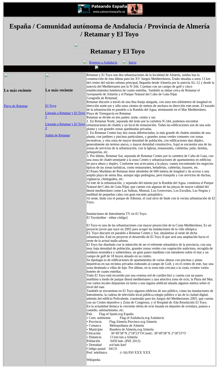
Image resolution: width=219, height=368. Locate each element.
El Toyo (50, 106)
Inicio (132, 62)
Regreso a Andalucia (103, 62)
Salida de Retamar (57, 135)
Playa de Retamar (16, 106)
